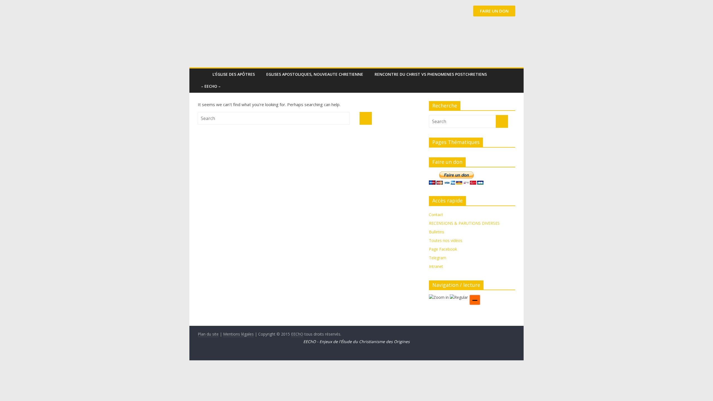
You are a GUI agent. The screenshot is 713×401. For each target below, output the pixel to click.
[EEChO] (203, 74)
